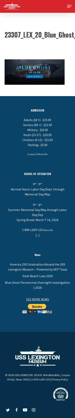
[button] (69, 6)
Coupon (31, 154)
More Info (43, 154)
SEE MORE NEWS (37, 299)
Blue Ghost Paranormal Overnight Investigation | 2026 (37, 285)
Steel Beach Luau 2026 (37, 276)
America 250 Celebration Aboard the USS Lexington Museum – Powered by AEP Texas (37, 267)
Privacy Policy (60, 379)
